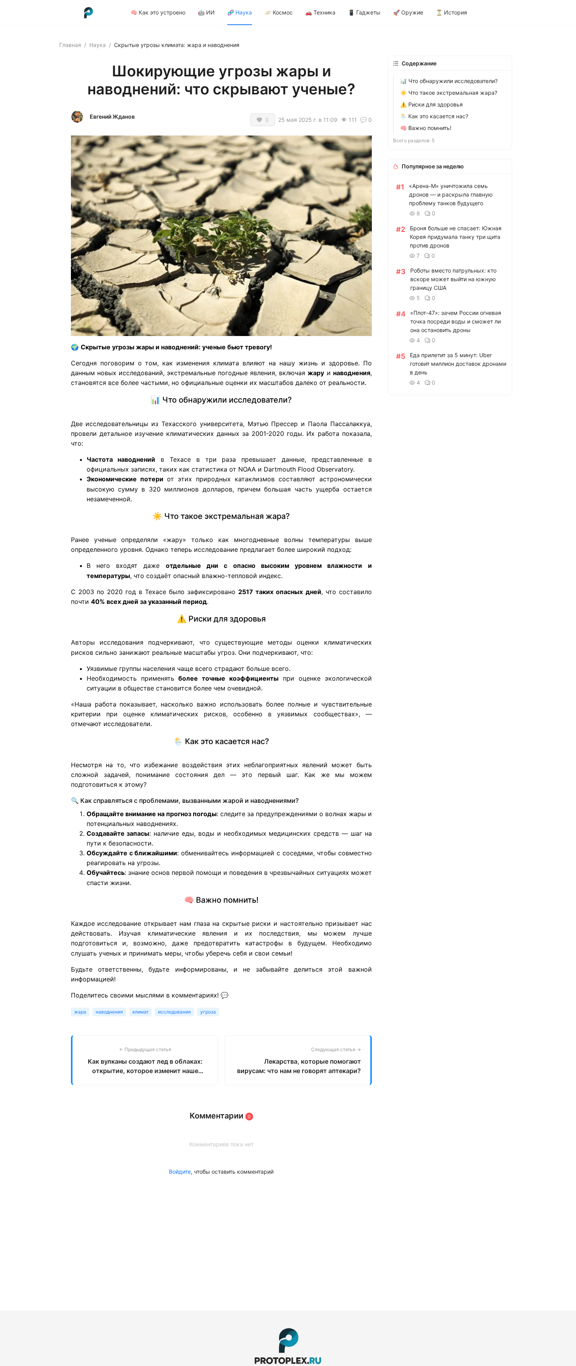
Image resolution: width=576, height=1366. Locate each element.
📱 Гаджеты (364, 12)
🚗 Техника (320, 12)
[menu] (323, 12)
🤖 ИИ (206, 12)
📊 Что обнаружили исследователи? (449, 81)
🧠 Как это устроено (157, 12)
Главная (70, 45)
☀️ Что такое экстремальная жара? (448, 92)
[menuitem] (158, 12)
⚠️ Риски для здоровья (431, 104)
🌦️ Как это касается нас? (434, 116)
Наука (97, 45)
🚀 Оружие (408, 12)
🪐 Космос (278, 12)
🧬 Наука (239, 12)
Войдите (180, 1171)
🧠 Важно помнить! (425, 128)
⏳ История (451, 12)
